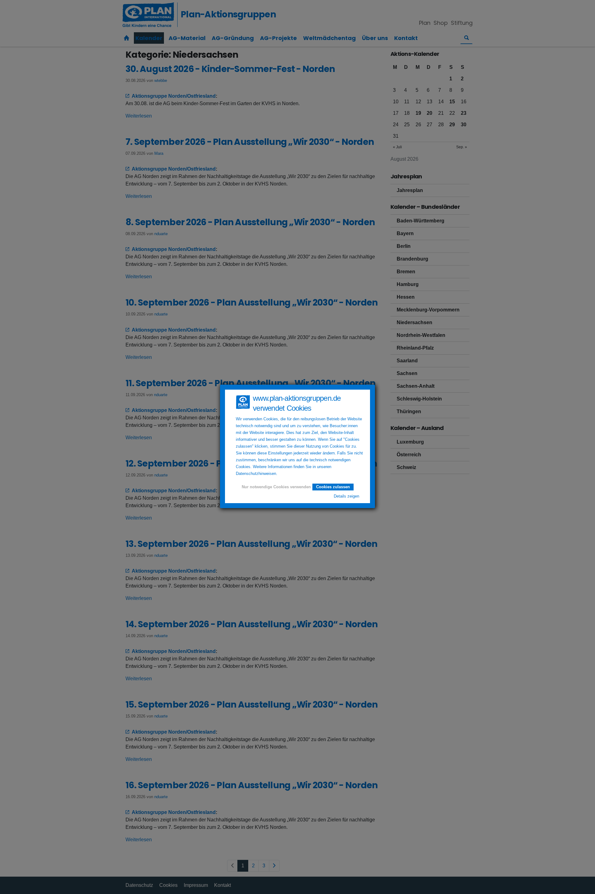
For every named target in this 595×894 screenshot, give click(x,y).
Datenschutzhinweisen (256, 474)
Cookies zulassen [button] (333, 487)
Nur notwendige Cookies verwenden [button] (276, 487)
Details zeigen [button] (346, 496)
